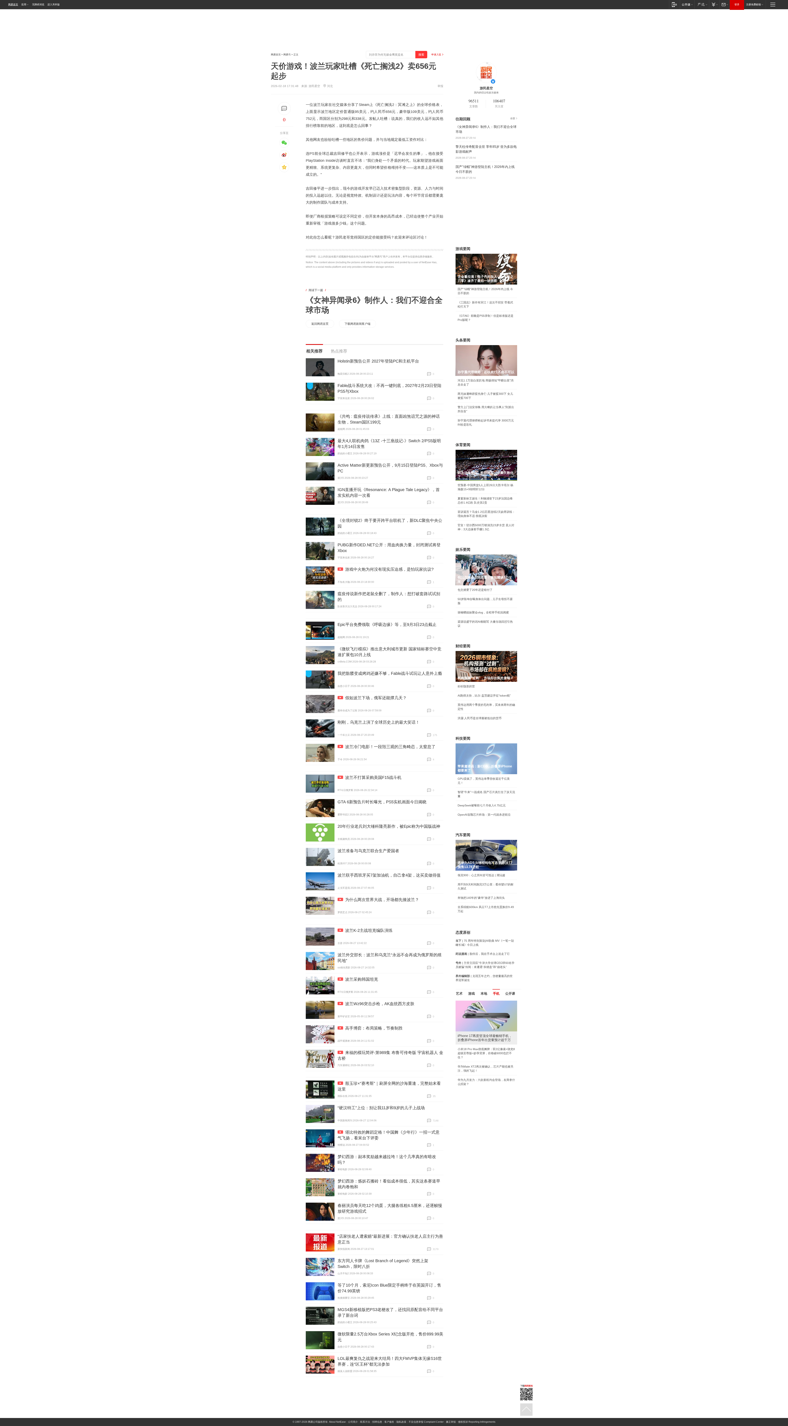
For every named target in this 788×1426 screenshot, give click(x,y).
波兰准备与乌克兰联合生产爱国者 (368, 850)
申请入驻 (436, 54)
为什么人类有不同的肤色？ (475, 1020)
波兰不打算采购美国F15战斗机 (373, 777)
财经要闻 (463, 646)
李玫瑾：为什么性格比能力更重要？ (481, 1002)
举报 (440, 86)
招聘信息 (377, 1421)
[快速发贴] (284, 108)
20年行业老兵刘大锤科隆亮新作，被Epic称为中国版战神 (389, 826)
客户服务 (389, 1421)
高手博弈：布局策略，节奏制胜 (374, 1028)
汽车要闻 (463, 835)
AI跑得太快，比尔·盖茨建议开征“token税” (484, 695)
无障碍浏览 (38, 4)
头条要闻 (463, 340)
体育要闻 (463, 445)
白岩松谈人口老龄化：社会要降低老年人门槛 (486, 1011)
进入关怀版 (53, 4)
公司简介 (353, 1421)
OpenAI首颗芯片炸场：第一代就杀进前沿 (484, 814)
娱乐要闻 (463, 550)
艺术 (459, 993)
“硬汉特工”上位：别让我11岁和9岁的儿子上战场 (381, 1108)
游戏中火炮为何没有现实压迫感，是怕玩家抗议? (389, 569)
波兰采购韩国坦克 (361, 979)
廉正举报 (451, 1421)
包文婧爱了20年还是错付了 (475, 589)
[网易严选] (701, 4)
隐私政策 (401, 1421)
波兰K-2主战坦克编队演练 (369, 930)
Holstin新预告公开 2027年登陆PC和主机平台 (378, 361)
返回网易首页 (320, 323)
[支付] (714, 4)
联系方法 (365, 1421)
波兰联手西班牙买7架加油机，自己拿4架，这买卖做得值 (389, 875)
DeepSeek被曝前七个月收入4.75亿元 (482, 805)
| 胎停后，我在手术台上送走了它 (483, 953)
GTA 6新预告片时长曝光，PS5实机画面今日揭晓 (382, 802)
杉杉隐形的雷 (466, 686)
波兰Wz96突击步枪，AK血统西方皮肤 (379, 1003)
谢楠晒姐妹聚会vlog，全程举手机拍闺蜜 (483, 612)
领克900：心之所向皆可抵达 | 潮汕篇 (481, 875)
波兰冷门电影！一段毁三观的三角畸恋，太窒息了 (390, 746)
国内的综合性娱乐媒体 (486, 92)
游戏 (471, 993)
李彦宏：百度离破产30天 (474, 1039)
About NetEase (337, 1421)
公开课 (510, 993)
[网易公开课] (687, 4)
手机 (496, 993)
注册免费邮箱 (753, 4)
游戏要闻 (463, 249)
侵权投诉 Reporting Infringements (476, 1421)
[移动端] (674, 4)
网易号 (287, 54)
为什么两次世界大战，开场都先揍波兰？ (382, 899)
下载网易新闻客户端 (357, 323)
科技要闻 (463, 738)
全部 (512, 118)
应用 (23, 4)
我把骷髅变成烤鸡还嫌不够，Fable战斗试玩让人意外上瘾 (390, 673)
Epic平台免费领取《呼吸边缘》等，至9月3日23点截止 (387, 624)
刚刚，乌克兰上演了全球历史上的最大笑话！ (379, 722)
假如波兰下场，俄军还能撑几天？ (376, 698)
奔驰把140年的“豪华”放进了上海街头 (481, 897)
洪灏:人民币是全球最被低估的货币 (480, 718)
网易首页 (13, 4)
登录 (736, 4)
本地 (484, 993)
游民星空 (314, 86)
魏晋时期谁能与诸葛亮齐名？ (476, 1030)
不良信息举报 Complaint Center (426, 1421)
